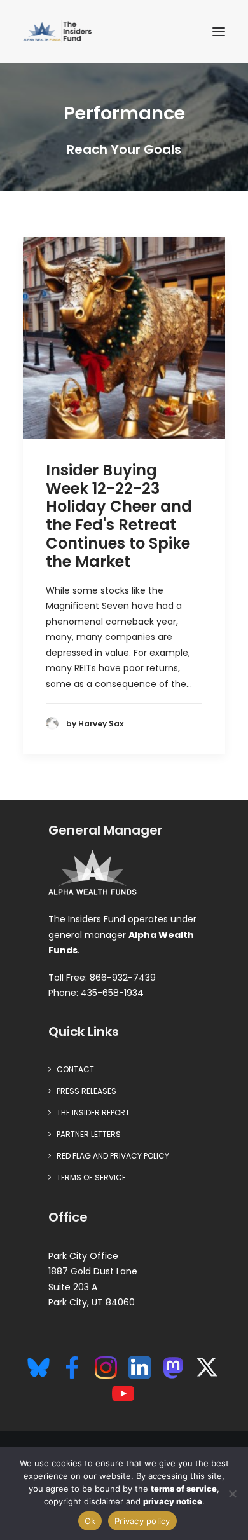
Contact (75, 1069)
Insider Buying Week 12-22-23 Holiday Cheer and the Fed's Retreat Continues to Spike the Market (119, 516)
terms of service (184, 1488)
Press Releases (86, 1091)
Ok (90, 1521)
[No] (232, 1493)
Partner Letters (89, 1134)
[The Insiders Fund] (59, 31)
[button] (218, 31)
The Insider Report (93, 1112)
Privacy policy (142, 1521)
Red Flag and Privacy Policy (113, 1155)
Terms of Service (91, 1177)
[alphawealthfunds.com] (92, 875)
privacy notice (172, 1501)
